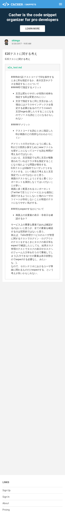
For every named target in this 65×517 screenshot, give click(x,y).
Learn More (32, 28)
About (5, 503)
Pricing (6, 509)
